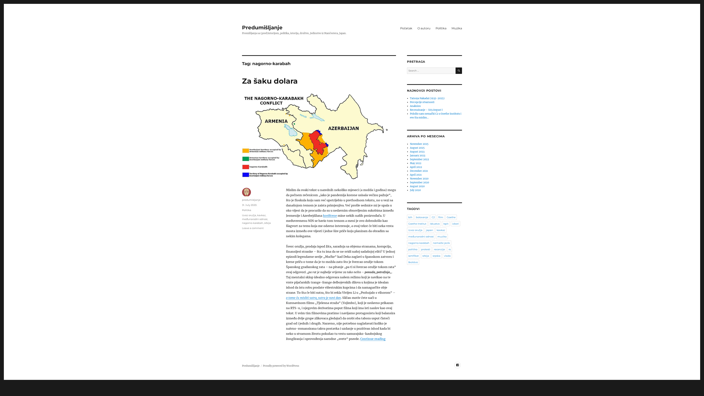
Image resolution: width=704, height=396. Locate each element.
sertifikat (413, 255)
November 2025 (419, 144)
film (440, 217)
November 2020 (419, 178)
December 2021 (419, 171)
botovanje (422, 217)
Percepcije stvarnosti (422, 102)
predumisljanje (251, 199)
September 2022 (419, 159)
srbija (267, 222)
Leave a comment (253, 228)
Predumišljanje (262, 27)
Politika (441, 28)
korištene (330, 215)
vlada (447, 255)
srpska (436, 255)
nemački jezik (441, 242)
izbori (455, 223)
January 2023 (417, 155)
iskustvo (435, 223)
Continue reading (373, 339)
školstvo (413, 262)
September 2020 (419, 182)
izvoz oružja (249, 215)
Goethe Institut (417, 223)
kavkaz (261, 215)
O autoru (423, 28)
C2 (433, 217)
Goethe (451, 217)
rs (450, 249)
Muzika (457, 28)
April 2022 (416, 167)
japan (429, 230)
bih (410, 217)
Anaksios (415, 106)
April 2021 (416, 174)
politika (412, 249)
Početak (406, 28)
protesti (425, 249)
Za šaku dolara (270, 80)
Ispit (445, 223)
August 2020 (417, 186)
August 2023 (417, 151)
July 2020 (415, 190)
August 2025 (417, 147)
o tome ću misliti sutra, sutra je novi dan (313, 298)
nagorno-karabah (252, 222)
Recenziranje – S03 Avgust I (426, 109)
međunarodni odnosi (254, 219)
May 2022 (415, 163)
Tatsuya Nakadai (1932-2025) (427, 98)
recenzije (439, 249)
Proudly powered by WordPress (281, 365)
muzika (442, 236)
